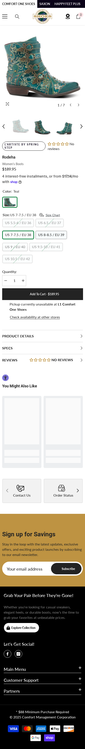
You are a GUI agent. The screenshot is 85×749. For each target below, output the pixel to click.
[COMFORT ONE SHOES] (42, 16)
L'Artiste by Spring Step (22, 146)
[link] (21, 453)
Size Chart (53, 215)
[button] (70, 105)
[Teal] (9, 202)
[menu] (4, 16)
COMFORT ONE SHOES (18, 4)
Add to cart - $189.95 (43, 294)
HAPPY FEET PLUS (67, 4)
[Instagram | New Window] (18, 654)
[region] (42, 311)
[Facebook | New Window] (7, 654)
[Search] (17, 16)
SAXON (44, 4)
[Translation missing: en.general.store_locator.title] (67, 16)
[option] (42, 68)
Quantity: (9, 271)
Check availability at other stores (35, 317)
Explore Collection (23, 628)
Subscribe (68, 569)
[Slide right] (77, 491)
